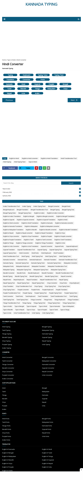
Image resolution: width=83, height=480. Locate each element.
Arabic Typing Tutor (40, 206)
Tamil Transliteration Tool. (59, 296)
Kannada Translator (50, 260)
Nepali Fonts (7, 280)
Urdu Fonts (45, 436)
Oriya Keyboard (74, 283)
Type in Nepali (19, 310)
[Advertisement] (28, 12)
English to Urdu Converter (11, 246)
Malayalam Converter (70, 263)
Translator (10, 79)
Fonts (43, 79)
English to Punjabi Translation (12, 240)
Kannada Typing (7, 68)
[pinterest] (36, 168)
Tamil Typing (73, 296)
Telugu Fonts (48, 300)
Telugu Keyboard (60, 300)
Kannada (9, 84)
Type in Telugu (64, 310)
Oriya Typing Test (50, 286)
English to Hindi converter (30, 158)
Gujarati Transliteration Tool (26, 250)
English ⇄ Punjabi (8, 467)
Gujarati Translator (9, 250)
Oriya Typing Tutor (64, 286)
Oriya (65, 89)
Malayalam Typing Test (24, 270)
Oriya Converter (52, 283)
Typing (10, 75)
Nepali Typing (63, 280)
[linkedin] (40, 168)
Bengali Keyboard (8, 210)
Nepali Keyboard (19, 280)
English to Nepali (8, 233)
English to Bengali (28, 216)
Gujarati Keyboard (71, 246)
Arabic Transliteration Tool (11, 206)
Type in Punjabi (42, 310)
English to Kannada (47, 223)
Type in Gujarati (31, 306)
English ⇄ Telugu (47, 456)
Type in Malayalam (68, 306)
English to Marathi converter (48, 230)
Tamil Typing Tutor (22, 300)
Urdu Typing (36, 313)
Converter (26, 79)
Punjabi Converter (23, 290)
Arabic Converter (7, 379)
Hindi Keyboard (46, 253)
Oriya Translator (8, 286)
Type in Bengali (19, 306)
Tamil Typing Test (8, 300)
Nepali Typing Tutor (23, 283)
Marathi (23, 89)
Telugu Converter (36, 300)
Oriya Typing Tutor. (9, 290)
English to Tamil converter (44, 240)
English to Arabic (39, 213)
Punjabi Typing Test (40, 293)
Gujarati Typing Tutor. (10, 253)
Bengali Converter (53, 206)
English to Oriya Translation (30, 236)
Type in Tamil (54, 310)
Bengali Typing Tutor (9, 213)
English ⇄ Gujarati (48, 460)
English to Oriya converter (11, 236)
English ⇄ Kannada (8, 449)
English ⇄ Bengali (8, 453)
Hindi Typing (7, 162)
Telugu (37, 89)
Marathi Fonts (21, 273)
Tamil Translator (43, 296)
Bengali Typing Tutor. (25, 213)
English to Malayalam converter (49, 226)
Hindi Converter (24, 253)
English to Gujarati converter (25, 220)
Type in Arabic (7, 306)
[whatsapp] (44, 168)
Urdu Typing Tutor (48, 313)
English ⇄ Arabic (7, 471)
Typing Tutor (43, 75)
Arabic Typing (26, 206)
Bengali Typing (54, 210)
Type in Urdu (7, 313)
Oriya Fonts (63, 283)
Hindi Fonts (35, 253)
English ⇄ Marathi (8, 460)
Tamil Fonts (19, 296)
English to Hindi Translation (49, 158)
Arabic (37, 93)
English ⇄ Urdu (47, 467)
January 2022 (42, 196)
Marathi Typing (7, 276)
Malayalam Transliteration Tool (57, 266)
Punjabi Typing (27, 293)
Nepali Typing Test (9, 283)
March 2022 (42, 189)
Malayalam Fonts (8, 266)
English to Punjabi (46, 236)
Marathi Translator (47, 273)
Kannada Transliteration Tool (68, 260)
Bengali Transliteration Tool (39, 210)
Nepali (9, 93)
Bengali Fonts (66, 206)
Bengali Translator (22, 210)
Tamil (9, 89)
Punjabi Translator (61, 290)
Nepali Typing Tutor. (38, 283)
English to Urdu (60, 243)
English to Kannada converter (64, 223)
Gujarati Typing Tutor (70, 250)
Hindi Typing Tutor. (65, 256)
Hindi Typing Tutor (20, 162)
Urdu (23, 93)
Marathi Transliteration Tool (64, 273)
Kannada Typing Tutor (38, 263)
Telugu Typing (26, 303)
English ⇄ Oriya (7, 463)
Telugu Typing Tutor (54, 303)
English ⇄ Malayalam (9, 456)
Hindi (23, 84)
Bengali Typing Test (68, 210)
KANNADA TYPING (41, 4)
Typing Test (58, 75)
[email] (48, 168)
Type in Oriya (31, 310)
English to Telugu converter (24, 243)
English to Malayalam (31, 226)
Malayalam (51, 89)
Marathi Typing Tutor (36, 276)
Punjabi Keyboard (47, 290)
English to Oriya (60, 233)
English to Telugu (8, 243)
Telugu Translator (73, 300)
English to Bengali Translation (65, 216)
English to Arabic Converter (55, 213)
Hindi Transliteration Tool (69, 158)
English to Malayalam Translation (13, 230)
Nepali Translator (32, 280)
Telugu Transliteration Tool (11, 303)
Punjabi (51, 84)
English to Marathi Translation (68, 230)
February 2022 (42, 192)
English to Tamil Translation (63, 240)
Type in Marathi (8, 310)
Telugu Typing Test (39, 303)
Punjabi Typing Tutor (55, 293)
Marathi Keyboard (33, 273)
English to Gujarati (8, 220)
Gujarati (37, 84)
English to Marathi (31, 230)
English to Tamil (28, 240)
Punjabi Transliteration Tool (11, 293)
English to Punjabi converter (63, 236)
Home (4, 60)
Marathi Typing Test (21, 276)
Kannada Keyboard (35, 260)
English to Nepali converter (24, 233)
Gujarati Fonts (59, 246)
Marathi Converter (8, 273)
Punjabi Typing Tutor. (71, 293)
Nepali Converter (66, 276)
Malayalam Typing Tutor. (58, 270)
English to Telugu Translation (44, 243)
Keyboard (26, 75)
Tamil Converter (8, 296)
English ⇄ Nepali (47, 463)
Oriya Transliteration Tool (24, 286)
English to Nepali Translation (44, 233)
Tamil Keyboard (30, 296)
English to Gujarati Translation (46, 220)
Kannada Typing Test (22, 263)
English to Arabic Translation (12, 216)
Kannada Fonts (22, 260)
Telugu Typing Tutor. (69, 303)
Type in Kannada (55, 306)
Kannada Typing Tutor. (54, 263)
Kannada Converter (9, 260)
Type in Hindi (11, 60)
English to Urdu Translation (30, 246)
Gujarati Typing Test (55, 250)
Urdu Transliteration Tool (21, 313)
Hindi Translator (59, 253)
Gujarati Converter (46, 246)
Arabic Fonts (6, 440)
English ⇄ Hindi (47, 449)
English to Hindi (14, 158)
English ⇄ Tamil (47, 453)
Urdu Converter (47, 375)
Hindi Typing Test (37, 256)
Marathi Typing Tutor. (51, 276)
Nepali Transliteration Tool (48, 280)
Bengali (65, 84)
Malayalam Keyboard (22, 266)
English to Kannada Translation (12, 226)
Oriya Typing (38, 286)
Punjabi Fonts (35, 290)
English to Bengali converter (45, 216)
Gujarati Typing (42, 250)
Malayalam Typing (8, 270)
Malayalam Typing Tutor (41, 270)
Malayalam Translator (38, 266)
